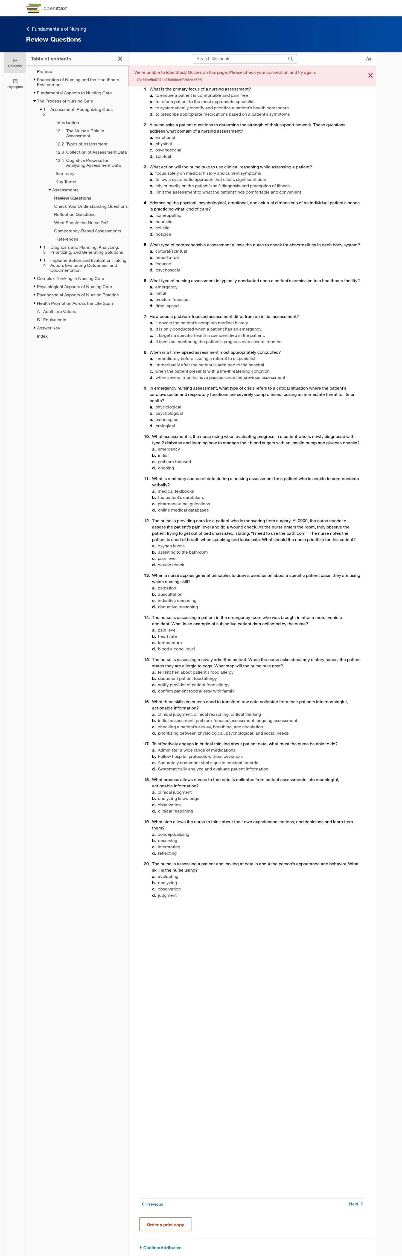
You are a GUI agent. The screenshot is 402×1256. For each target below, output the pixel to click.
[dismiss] (370, 76)
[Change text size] (368, 59)
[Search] (290, 59)
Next (353, 1203)
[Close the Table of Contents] (120, 58)
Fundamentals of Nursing (59, 29)
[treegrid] (77, 203)
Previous (154, 1204)
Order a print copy (165, 1224)
